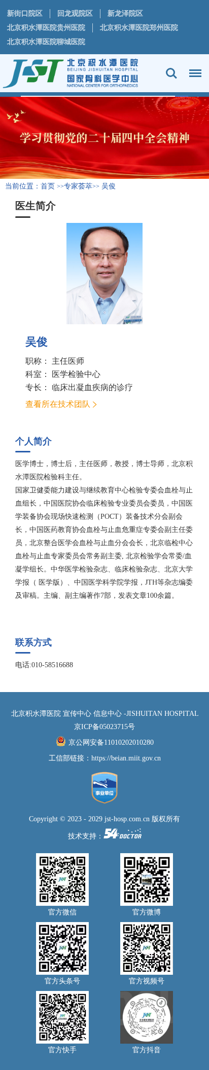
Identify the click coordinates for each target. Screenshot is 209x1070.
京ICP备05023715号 (104, 727)
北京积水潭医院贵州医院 (46, 27)
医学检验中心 (76, 374)
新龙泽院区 (125, 13)
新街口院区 (25, 13)
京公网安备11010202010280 (111, 742)
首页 (48, 186)
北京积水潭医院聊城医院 (46, 42)
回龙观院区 (75, 13)
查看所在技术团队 (57, 404)
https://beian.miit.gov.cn (126, 758)
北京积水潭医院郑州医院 (139, 27)
